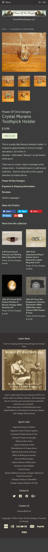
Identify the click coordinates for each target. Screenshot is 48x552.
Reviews (6, 192)
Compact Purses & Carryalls (24, 438)
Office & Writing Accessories (24, 455)
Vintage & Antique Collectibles (24, 479)
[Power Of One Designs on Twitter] (14, 497)
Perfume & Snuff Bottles (24, 466)
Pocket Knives (24, 469)
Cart (44, 2)
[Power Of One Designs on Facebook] (20, 497)
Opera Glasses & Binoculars (24, 462)
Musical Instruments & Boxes (24, 452)
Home (4, 29)
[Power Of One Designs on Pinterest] (26, 497)
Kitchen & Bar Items (24, 441)
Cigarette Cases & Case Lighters (24, 431)
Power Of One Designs (27, 518)
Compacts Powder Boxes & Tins (24, 434)
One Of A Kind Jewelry (24, 459)
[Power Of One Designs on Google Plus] (33, 497)
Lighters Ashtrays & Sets (24, 445)
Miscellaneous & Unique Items (24, 448)
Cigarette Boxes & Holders (24, 427)
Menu (8, 2)
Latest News (24, 338)
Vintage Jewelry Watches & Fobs (24, 483)
